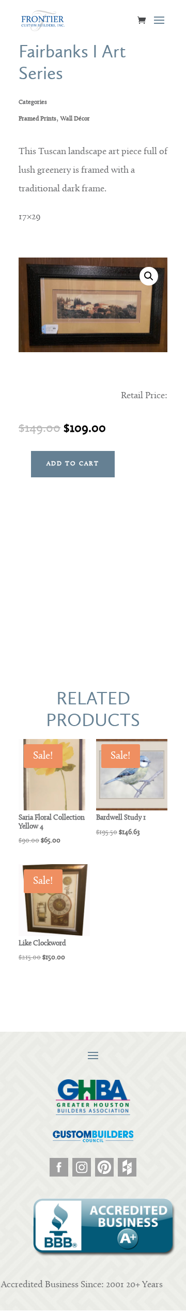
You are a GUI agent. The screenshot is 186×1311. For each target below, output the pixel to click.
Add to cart (73, 464)
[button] (149, 276)
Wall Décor (75, 119)
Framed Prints (37, 119)
